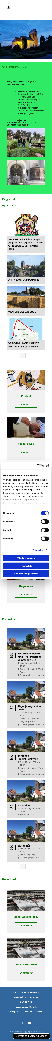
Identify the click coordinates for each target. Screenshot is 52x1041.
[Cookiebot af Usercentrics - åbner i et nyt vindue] (37, 465)
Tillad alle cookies (26, 558)
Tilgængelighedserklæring (32, 1012)
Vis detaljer (37, 550)
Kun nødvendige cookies (26, 573)
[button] (26, 17)
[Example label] (29, 1022)
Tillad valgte (26, 566)
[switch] (45, 521)
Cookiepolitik (13, 1012)
